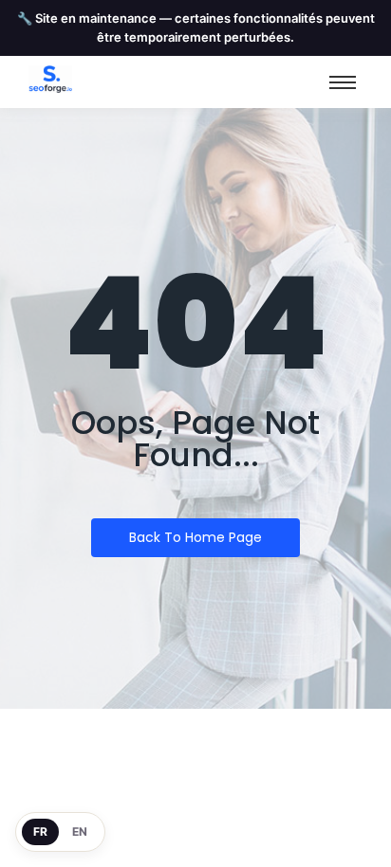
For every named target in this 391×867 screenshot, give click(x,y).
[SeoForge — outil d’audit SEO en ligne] (50, 79)
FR (40, 831)
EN (79, 831)
